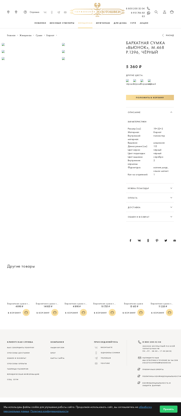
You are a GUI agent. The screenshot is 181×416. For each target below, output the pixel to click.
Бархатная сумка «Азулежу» (108, 303)
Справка (34, 12)
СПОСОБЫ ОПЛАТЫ (17, 363)
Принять (168, 409)
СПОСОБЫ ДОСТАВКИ (18, 353)
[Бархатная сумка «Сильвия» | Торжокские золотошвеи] (47, 286)
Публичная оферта (153, 369)
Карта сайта (58, 358)
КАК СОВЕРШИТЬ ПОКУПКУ (20, 347)
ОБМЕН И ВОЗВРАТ (16, 358)
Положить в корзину (150, 97)
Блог (53, 353)
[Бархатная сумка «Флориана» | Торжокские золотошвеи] (162, 286)
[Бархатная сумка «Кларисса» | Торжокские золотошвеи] (18, 286)
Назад (170, 35)
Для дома (120, 23)
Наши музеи (57, 347)
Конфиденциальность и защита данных (156, 384)
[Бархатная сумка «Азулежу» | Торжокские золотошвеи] (104, 286)
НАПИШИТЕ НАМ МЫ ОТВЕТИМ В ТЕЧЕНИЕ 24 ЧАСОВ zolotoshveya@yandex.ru (160, 360)
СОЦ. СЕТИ (12, 379)
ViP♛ (133, 23)
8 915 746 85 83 (138, 14)
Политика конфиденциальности (161, 376)
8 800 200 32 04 (135, 8)
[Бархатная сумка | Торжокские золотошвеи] (133, 286)
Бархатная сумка (133, 303)
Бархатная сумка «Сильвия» (51, 303)
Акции (144, 23)
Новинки (40, 23)
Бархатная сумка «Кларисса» (23, 303)
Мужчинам (103, 23)
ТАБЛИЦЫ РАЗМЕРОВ (17, 369)
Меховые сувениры (62, 23)
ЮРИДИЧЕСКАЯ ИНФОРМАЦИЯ (23, 374)
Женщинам (85, 23)
